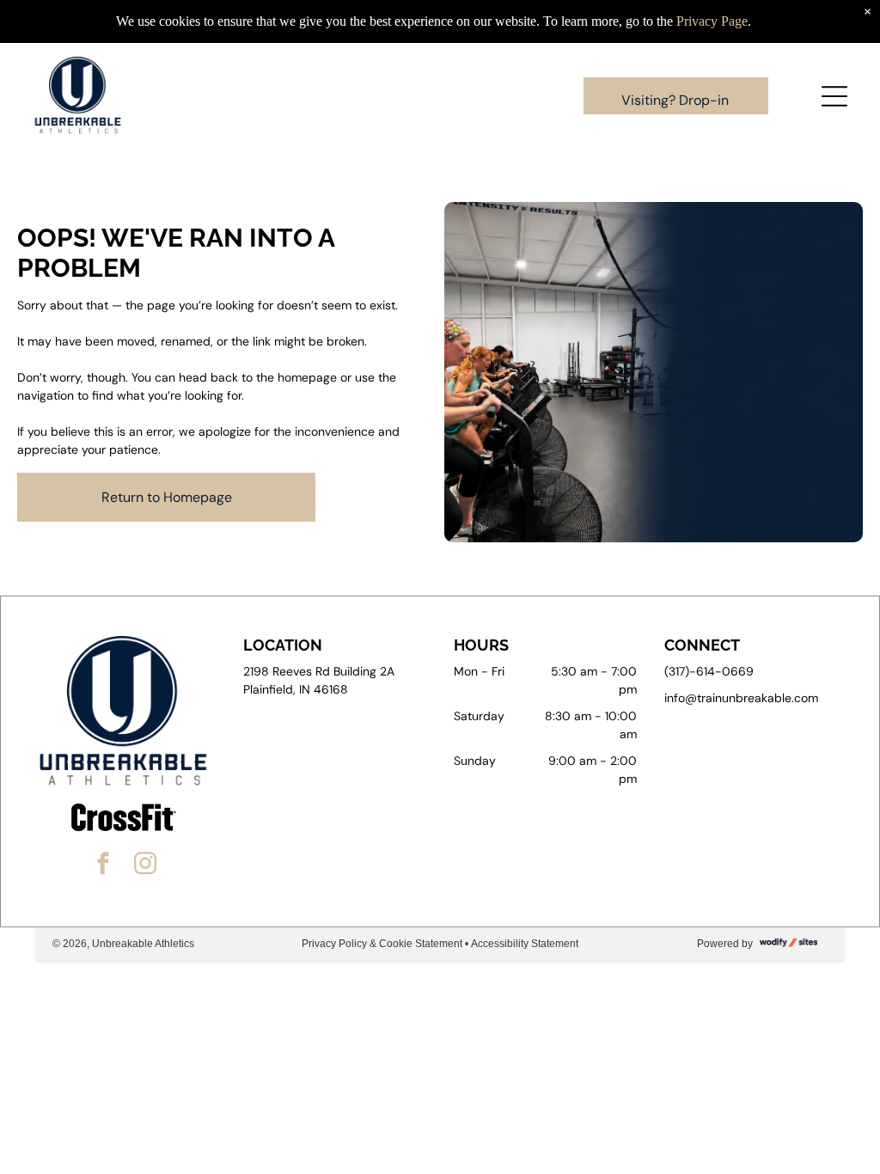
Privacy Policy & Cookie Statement (382, 944)
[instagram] (145, 866)
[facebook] (103, 866)
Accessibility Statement (524, 944)
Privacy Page (712, 21)
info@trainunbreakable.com (741, 698)
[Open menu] (834, 96)
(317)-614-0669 (709, 671)
